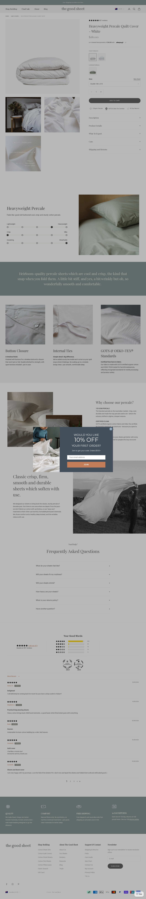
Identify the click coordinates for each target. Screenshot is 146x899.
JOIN (86, 465)
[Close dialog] (111, 429)
